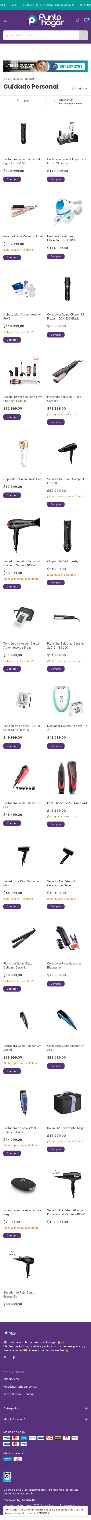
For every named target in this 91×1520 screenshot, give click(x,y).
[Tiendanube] (19, 1501)
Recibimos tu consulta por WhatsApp (42, 5)
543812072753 (13, 1372)
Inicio (6, 79)
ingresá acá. (72, 1489)
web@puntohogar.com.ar (20, 1387)
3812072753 (11, 1379)
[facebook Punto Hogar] (13, 1358)
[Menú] (5, 20)
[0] (85, 20)
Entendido (43, 1513)
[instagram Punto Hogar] (4, 1358)
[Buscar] (83, 35)
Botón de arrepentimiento (18, 1493)
